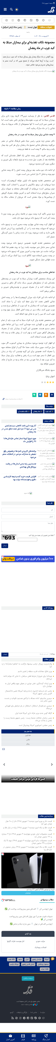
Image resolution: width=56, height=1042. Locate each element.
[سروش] (25, 20)
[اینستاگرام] (12, 20)
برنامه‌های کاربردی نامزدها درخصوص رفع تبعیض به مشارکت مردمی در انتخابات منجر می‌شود (19, 454)
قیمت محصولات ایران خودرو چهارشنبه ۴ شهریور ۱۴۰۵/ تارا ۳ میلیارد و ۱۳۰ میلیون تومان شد (27, 835)
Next (4, 764)
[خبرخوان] (12, 1018)
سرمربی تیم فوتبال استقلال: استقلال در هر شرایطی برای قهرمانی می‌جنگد (28, 707)
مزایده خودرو (40, 941)
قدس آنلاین (49, 9)
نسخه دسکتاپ (28, 978)
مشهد (20, 959)
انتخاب (5, 654)
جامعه (28, 32)
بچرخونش (28, 893)
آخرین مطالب (48, 659)
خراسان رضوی (36, 959)
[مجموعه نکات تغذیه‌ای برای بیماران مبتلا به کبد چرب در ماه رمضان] (28, 87)
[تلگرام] (19, 20)
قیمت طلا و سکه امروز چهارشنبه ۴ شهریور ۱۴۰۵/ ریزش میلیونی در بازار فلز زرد (27, 848)
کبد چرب (48, 411)
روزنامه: (52, 654)
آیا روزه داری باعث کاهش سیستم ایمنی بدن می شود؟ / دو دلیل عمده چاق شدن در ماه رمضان (18, 428)
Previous (52, 764)
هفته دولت (45, 969)
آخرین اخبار (10, 1039)
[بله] (37, 20)
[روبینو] (43, 20)
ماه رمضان (36, 411)
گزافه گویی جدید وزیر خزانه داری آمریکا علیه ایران (33, 713)
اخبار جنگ (46, 1039)
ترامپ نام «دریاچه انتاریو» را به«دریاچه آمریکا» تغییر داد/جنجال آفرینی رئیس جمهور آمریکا (28, 692)
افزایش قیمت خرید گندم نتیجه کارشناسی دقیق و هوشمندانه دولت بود (19, 478)
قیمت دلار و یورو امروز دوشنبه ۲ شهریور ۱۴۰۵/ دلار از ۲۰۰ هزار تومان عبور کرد (28, 822)
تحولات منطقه (46, 27)
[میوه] (28, 266)
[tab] (28, 731)
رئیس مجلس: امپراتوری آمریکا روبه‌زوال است (35, 725)
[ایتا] (31, 20)
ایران (27, 959)
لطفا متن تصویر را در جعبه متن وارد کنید (42, 535)
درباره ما (42, 1012)
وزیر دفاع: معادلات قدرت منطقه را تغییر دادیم (35, 671)
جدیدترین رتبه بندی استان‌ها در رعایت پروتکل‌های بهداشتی (21, 465)
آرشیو (11, 1012)
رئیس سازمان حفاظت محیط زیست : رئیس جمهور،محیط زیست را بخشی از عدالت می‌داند (28, 719)
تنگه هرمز (11, 959)
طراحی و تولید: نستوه (27, 1004)
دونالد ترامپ (14, 964)
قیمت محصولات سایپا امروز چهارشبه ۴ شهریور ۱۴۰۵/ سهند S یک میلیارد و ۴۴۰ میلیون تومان (28, 842)
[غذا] (28, 207)
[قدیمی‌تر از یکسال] (46, 429)
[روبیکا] (49, 20)
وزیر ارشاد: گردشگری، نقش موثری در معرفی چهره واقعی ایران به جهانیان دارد (28, 685)
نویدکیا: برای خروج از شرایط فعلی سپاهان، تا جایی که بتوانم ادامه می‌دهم (27, 677)
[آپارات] (6, 20)
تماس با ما (33, 1012)
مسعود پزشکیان (43, 964)
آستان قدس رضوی (28, 964)
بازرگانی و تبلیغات (22, 1012)
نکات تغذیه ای (23, 411)
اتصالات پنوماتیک (40, 947)
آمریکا (47, 959)
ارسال (4, 546)
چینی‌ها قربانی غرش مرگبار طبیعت (28, 779)
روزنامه (34, 1039)
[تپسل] (2, 557)
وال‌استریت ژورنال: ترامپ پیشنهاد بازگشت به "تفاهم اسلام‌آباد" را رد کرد (27, 665)
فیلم (23, 1039)
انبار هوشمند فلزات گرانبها (15, 941)
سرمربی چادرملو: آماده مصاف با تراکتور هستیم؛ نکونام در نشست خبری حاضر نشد (28, 699)
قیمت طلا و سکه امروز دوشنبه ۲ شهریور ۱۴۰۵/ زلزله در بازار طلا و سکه (27, 829)
